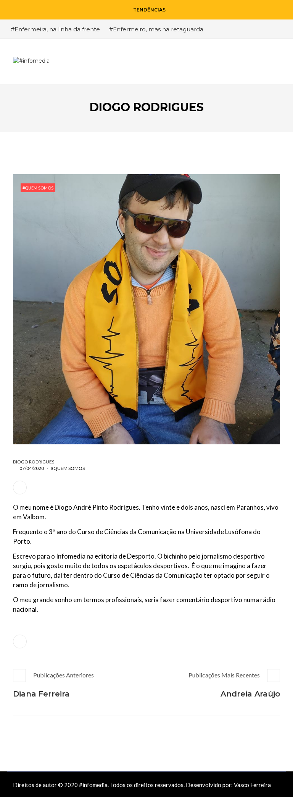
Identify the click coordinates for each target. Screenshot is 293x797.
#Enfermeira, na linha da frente (55, 29)
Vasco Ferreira (252, 784)
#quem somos (38, 187)
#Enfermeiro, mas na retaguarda (156, 29)
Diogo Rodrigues (33, 462)
